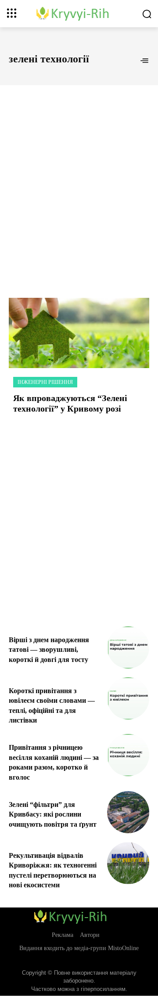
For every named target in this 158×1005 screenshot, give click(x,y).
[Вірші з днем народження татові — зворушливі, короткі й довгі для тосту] (128, 647)
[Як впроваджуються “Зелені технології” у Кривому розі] (79, 333)
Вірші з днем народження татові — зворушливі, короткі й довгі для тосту (49, 649)
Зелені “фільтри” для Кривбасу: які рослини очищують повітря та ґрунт (53, 814)
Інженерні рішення (45, 382)
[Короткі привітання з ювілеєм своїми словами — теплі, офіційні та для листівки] (128, 698)
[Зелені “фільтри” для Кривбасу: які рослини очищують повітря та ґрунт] (128, 812)
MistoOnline (123, 948)
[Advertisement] (79, 182)
